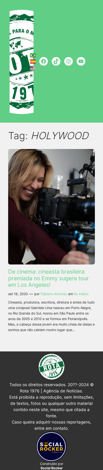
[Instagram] (68, 61)
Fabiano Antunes (54, 294)
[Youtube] (81, 61)
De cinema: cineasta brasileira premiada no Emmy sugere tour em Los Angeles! (48, 278)
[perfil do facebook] (43, 61)
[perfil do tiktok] (56, 61)
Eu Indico (81, 294)
